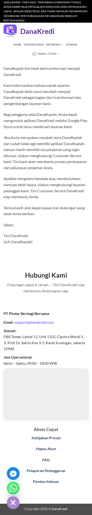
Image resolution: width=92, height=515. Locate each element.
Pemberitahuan (46, 481)
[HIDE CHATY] (13, 502)
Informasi (53, 44)
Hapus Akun (46, 448)
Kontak (71, 44)
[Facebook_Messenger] (13, 473)
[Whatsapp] (13, 488)
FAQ (46, 459)
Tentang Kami (34, 44)
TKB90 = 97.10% (47, 53)
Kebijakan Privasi (46, 437)
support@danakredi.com (34, 322)
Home (17, 44)
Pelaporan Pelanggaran (46, 470)
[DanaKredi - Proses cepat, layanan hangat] (10, 31)
